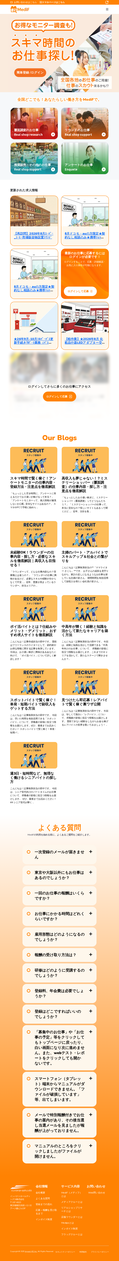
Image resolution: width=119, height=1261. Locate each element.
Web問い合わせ (96, 1192)
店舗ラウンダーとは (71, 1217)
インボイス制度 (44, 1219)
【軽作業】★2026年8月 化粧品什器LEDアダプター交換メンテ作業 (84, 342)
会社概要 (40, 1192)
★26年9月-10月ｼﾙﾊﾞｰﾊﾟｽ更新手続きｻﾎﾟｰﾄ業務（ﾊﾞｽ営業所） (33, 342)
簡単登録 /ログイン (30, 73)
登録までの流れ (44, 1204)
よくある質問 (43, 1198)
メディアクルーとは (71, 1202)
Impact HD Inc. (31, 1251)
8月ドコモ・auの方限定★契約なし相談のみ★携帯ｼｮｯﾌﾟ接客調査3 (34, 290)
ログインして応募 (78, 291)
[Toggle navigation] (107, 9)
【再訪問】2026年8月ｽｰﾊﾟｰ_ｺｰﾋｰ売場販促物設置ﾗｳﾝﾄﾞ (33, 235)
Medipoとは (67, 1222)
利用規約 (83, 1252)
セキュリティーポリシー (65, 1252)
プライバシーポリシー (100, 1252)
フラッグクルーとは (71, 1234)
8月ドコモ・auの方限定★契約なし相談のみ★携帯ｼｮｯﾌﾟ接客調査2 (85, 237)
